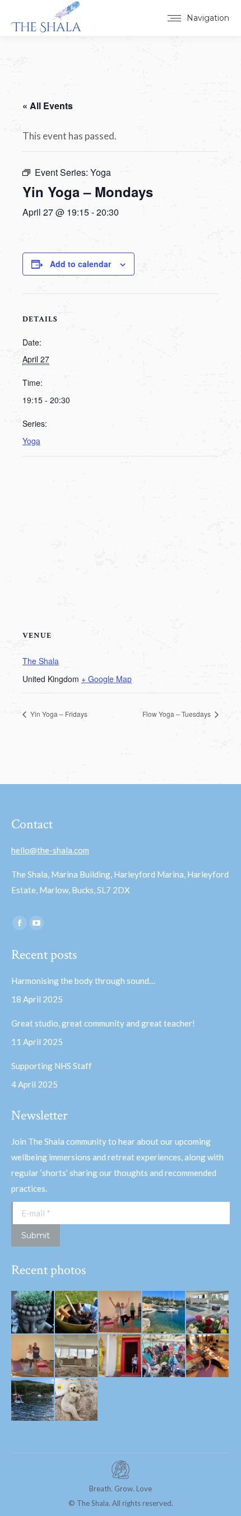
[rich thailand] (120, 1356)
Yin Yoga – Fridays (58, 714)
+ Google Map (106, 678)
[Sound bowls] (77, 1313)
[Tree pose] (33, 1356)
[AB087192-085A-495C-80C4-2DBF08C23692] (120, 1313)
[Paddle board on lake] (33, 1400)
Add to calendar (80, 263)
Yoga (31, 440)
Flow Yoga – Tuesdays (177, 714)
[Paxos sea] (164, 1313)
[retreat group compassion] (208, 1356)
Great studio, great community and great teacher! (104, 1023)
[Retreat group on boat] (164, 1356)
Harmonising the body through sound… (83, 981)
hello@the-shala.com (50, 850)
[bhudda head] (33, 1313)
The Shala (40, 660)
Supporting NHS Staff (51, 1066)
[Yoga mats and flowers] (208, 1313)
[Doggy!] (77, 1400)
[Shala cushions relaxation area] (77, 1356)
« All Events (47, 105)
